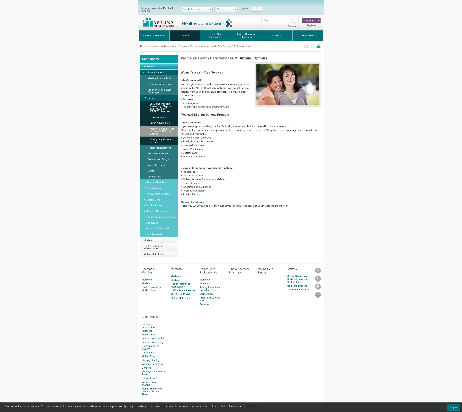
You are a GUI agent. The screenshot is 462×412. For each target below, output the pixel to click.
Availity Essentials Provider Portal (210, 288)
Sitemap (292, 26)
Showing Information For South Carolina (157, 9)
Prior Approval (154, 234)
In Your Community (153, 342)
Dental (151, 170)
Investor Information (153, 338)
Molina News (149, 334)
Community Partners (298, 289)
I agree (453, 407)
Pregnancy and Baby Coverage (159, 91)
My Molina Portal (180, 294)
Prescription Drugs (158, 159)
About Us (147, 330)
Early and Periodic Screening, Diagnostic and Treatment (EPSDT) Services (161, 107)
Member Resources (157, 211)
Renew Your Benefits (158, 193)
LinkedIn (318, 296)
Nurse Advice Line (159, 122)
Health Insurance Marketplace (153, 247)
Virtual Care (154, 176)
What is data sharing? (149, 383)
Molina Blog (148, 356)
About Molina (308, 35)
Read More (235, 406)
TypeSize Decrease (254, 9)
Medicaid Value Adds (159, 78)
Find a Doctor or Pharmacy (246, 35)
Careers (146, 367)
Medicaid (165, 46)
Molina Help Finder (154, 254)
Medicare (149, 240)
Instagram (318, 288)
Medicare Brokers (297, 285)
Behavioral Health (158, 153)
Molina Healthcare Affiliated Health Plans (152, 391)
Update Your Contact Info (160, 216)
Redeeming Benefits (159, 84)
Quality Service (154, 205)
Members (184, 35)
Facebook (318, 272)
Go (292, 20)
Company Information (148, 325)
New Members (154, 188)
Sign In (311, 20)
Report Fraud (149, 378)
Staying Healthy (151, 360)
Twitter (318, 280)
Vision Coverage (157, 165)
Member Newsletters (157, 228)
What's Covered (180, 46)
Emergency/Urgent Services (160, 140)
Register (311, 25)
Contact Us (152, 222)
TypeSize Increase (260, 9)
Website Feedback (152, 363)
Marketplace (207, 293)
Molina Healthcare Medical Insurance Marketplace (297, 279)
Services (194, 46)
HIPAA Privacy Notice (183, 290)
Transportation (157, 117)
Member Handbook (157, 182)
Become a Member (154, 35)
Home (143, 46)
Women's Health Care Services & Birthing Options (162, 131)
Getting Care (153, 199)
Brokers (277, 35)
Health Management (159, 147)
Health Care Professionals (215, 35)
